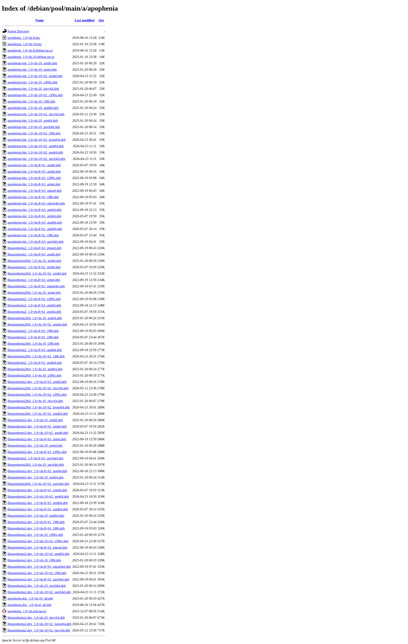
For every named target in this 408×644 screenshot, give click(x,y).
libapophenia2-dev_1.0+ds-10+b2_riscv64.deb (38, 630)
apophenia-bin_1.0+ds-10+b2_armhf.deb (34, 76)
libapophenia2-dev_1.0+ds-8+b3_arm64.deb (37, 471)
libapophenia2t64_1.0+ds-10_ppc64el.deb (35, 464)
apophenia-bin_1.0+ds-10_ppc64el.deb (33, 127)
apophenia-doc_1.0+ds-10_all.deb (30, 598)
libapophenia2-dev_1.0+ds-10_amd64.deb (35, 515)
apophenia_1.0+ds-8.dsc (23, 38)
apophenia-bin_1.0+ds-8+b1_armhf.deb (34, 165)
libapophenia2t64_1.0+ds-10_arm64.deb (34, 318)
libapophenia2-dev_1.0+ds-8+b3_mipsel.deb (37, 547)
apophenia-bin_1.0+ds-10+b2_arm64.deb (35, 152)
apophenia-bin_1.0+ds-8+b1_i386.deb (33, 235)
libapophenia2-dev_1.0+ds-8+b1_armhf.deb (37, 426)
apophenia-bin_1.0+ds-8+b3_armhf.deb (34, 171)
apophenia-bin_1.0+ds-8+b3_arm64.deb (34, 210)
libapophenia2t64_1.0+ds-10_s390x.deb (34, 375)
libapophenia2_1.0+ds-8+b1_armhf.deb (34, 267)
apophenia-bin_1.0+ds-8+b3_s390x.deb (34, 178)
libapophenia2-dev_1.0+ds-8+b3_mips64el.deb (39, 566)
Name (39, 20)
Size (101, 20)
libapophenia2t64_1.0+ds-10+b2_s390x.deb (37, 394)
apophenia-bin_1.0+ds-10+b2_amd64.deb (35, 146)
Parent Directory (18, 31)
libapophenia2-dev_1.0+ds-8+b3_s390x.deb (37, 452)
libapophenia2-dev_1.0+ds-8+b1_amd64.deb (37, 509)
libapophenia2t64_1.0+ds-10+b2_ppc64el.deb (38, 484)
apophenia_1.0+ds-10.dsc (24, 44)
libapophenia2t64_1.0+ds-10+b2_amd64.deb (37, 413)
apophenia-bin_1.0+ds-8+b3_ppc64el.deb (35, 241)
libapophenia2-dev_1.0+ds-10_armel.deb (34, 445)
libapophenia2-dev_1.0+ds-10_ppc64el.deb (36, 586)
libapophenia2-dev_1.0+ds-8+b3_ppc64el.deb (38, 579)
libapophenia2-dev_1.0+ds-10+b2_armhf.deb (37, 433)
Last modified (84, 20)
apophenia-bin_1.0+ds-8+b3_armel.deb (33, 184)
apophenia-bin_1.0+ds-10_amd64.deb (32, 108)
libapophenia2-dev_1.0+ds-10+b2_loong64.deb (39, 624)
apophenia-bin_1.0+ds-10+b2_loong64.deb (36, 139)
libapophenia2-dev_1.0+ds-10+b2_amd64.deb (38, 554)
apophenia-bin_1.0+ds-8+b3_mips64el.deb (36, 203)
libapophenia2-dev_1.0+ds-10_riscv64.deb (36, 617)
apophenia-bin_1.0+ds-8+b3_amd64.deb (34, 222)
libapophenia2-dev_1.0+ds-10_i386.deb (34, 560)
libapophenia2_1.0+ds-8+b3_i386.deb (33, 331)
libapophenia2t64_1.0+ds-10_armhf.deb (34, 261)
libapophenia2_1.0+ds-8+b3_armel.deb (33, 280)
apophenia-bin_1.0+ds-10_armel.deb (32, 69)
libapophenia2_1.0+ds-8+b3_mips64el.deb (36, 286)
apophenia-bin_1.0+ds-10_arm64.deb (32, 120)
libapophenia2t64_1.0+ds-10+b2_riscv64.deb (37, 388)
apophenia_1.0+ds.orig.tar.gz (26, 611)
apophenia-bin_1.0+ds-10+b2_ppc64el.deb (36, 159)
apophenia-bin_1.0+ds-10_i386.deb (31, 101)
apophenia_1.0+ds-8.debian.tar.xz (30, 50)
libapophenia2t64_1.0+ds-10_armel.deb (34, 292)
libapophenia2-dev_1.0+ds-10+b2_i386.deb (36, 573)
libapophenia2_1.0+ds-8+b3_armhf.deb (34, 254)
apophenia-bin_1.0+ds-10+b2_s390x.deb (35, 95)
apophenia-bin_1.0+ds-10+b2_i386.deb (34, 133)
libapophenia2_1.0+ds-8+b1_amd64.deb (34, 362)
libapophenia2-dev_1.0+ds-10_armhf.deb (35, 420)
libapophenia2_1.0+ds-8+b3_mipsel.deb (34, 248)
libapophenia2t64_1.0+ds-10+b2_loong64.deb (38, 407)
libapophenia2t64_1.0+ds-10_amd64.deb (34, 369)
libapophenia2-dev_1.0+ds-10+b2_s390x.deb (37, 541)
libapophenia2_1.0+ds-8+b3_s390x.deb (34, 299)
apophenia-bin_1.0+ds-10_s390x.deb (32, 82)
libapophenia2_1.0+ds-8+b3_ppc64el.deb (35, 458)
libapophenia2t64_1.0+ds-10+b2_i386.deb (36, 356)
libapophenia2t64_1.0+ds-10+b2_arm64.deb (37, 324)
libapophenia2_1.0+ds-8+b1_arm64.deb (34, 312)
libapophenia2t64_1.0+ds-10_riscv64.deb (35, 401)
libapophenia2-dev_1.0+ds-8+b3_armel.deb (36, 439)
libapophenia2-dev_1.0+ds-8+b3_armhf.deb (37, 382)
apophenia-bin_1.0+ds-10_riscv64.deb (33, 88)
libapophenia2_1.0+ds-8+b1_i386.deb (33, 337)
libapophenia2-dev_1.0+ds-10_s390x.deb (35, 535)
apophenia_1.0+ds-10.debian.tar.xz (30, 57)
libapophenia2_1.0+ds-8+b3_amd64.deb (34, 350)
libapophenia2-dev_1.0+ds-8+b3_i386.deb (36, 528)
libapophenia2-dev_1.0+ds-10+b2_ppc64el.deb (39, 592)
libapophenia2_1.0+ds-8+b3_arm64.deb (34, 305)
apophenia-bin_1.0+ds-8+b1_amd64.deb (34, 229)
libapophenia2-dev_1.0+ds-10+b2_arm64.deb (38, 496)
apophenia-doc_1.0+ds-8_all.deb (29, 605)
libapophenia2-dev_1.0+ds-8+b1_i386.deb (36, 522)
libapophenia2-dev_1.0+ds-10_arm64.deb (35, 477)
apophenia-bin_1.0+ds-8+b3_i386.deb (33, 197)
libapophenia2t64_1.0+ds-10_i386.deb (33, 343)
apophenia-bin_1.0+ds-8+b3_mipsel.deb (34, 190)
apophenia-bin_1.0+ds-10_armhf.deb (32, 63)
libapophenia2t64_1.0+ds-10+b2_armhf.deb (37, 273)
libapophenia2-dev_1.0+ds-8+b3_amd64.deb (37, 503)
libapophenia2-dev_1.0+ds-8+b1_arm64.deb (37, 490)
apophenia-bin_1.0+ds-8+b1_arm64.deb (34, 216)
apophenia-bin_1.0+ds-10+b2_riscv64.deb (35, 114)
